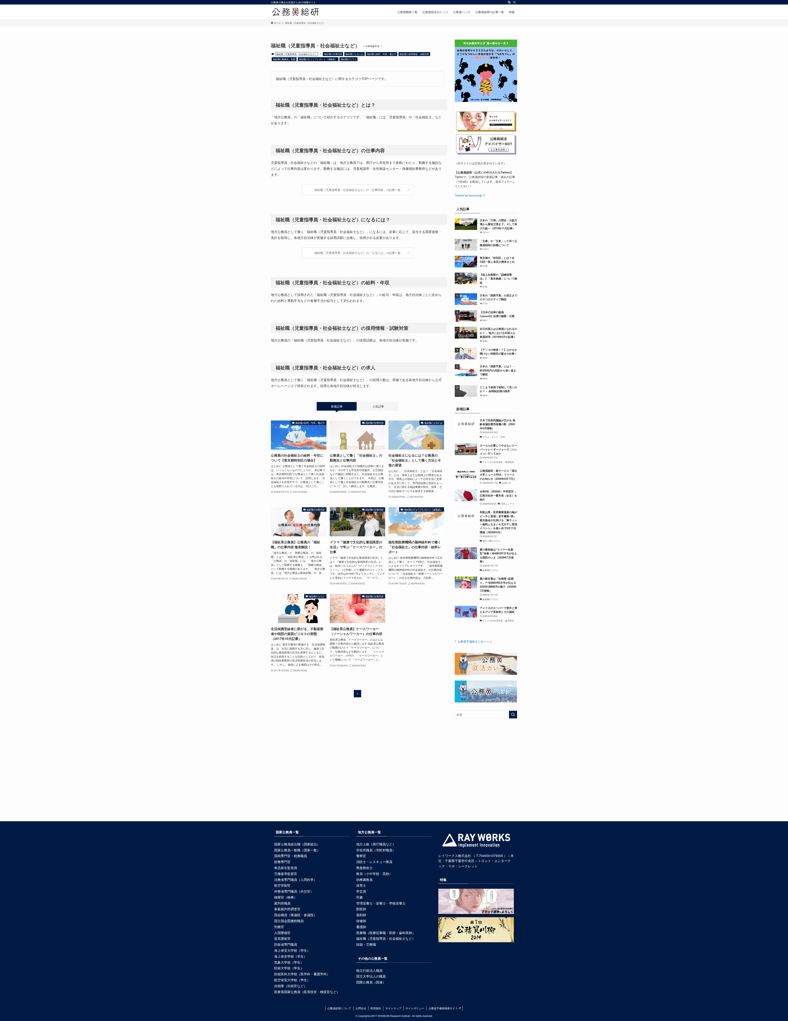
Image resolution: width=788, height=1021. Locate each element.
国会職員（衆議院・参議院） (295, 915)
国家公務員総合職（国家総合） (297, 844)
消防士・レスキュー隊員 (374, 861)
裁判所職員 (282, 903)
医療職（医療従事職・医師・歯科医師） (385, 932)
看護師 (361, 926)
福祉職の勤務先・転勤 (284, 59)
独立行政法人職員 (369, 970)
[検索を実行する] (513, 714)
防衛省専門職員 (285, 944)
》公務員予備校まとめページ (473, 641)
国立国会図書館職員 (289, 920)
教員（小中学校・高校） (374, 873)
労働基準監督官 (285, 873)
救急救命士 (364, 867)
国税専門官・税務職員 (290, 855)
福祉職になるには (354, 54)
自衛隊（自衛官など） (290, 985)
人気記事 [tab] (378, 406)
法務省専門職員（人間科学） (295, 879)
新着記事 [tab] (336, 406)
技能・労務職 (366, 944)
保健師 (361, 920)
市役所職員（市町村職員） (376, 850)
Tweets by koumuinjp (468, 195)
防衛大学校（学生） (289, 968)
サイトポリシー (414, 1008)
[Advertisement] (394, 777)
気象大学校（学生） (289, 962)
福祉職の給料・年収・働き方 (381, 54)
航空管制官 (282, 885)
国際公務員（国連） (371, 982)
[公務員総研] (295, 12)
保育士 (361, 885)
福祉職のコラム (348, 59)
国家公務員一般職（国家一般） (297, 850)
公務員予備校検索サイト (443, 1008)
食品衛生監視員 (285, 867)
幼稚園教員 (364, 879)
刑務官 (279, 926)
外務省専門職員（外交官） (294, 891)
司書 (359, 897)
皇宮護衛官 (282, 938)
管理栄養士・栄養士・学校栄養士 (380, 903)
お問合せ (361, 1008)
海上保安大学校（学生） (292, 950)
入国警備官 (282, 932)
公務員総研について (339, 1008)
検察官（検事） (285, 897)
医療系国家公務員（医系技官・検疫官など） (307, 991)
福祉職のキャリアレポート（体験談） (318, 59)
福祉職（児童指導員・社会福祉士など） (385, 938)
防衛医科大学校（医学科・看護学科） (302, 974)
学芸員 (361, 891)
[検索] (514, 2)
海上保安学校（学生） (290, 956)
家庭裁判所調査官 (287, 909)
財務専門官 (282, 861)
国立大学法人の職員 (371, 976)
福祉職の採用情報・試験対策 (414, 54)
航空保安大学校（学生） (292, 980)
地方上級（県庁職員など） (376, 844)
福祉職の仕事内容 (333, 54)
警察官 (361, 855)
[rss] (509, 2)
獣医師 (361, 909)
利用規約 (375, 1008)
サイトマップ (393, 1008)
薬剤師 (361, 915)
